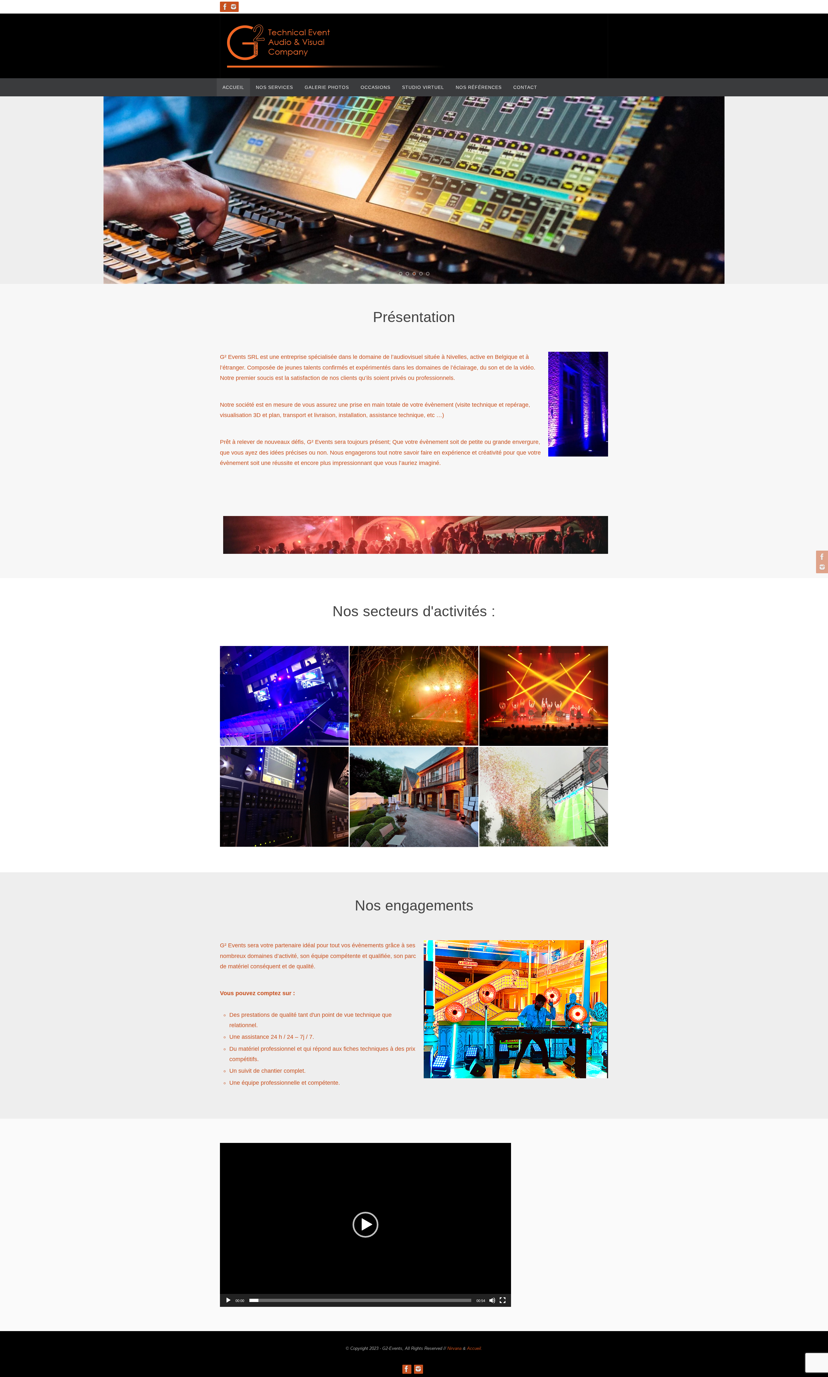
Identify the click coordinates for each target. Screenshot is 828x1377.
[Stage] (414, 691)
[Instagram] (233, 7)
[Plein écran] (502, 1300)
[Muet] (492, 1300)
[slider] (360, 1300)
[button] (365, 1225)
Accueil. (474, 1348)
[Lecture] (228, 1300)
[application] (365, 1225)
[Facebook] (225, 7)
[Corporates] (284, 691)
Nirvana (454, 1348)
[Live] (543, 691)
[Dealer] (543, 792)
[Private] (414, 792)
